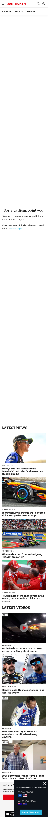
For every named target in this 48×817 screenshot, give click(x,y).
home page (16, 228)
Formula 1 (6, 11)
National (31, 11)
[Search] (38, 3)
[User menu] (43, 3)
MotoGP (19, 11)
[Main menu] (3, 3)
